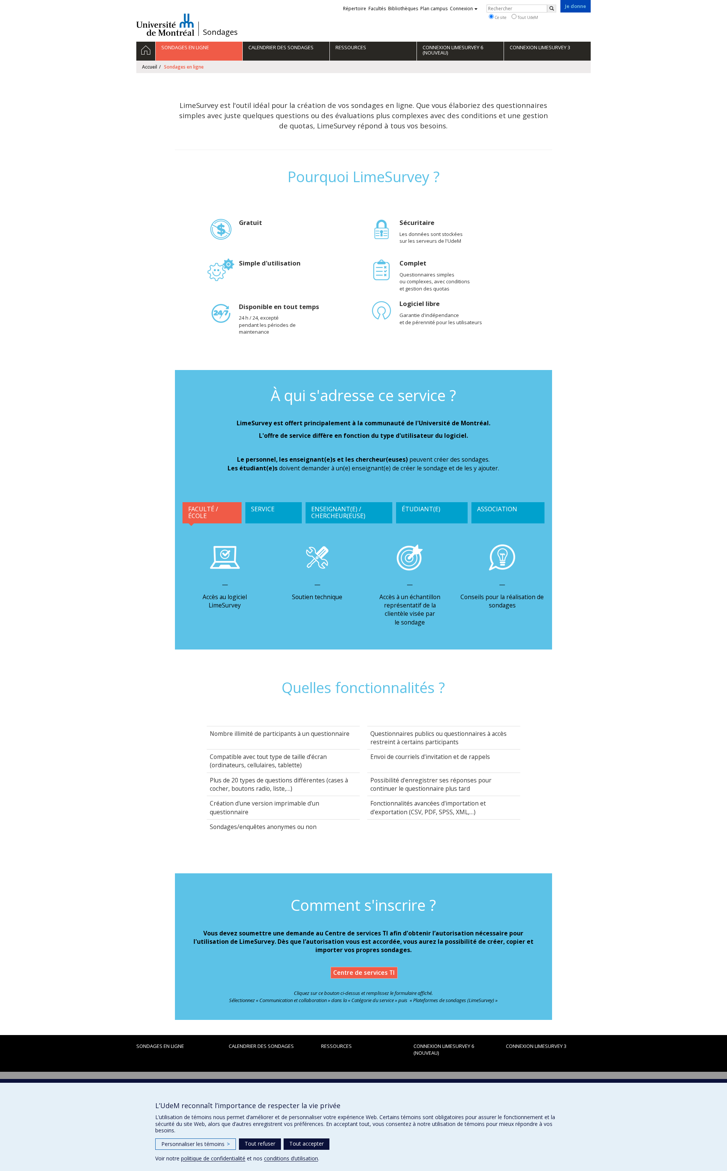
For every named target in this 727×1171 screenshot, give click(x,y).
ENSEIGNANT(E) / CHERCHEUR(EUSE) (338, 512)
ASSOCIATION (497, 509)
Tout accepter (306, 1143)
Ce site (500, 17)
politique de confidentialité (213, 1158)
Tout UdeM (527, 17)
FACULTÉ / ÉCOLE (203, 512)
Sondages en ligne (160, 1046)
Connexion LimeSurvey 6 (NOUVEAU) (443, 1050)
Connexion (461, 8)
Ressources (336, 1046)
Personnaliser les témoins (195, 1144)
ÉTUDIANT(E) (421, 509)
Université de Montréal (165, 24)
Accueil (149, 67)
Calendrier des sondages (261, 1046)
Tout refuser (260, 1143)
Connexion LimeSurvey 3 (536, 1046)
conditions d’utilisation (291, 1158)
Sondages (220, 32)
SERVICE (263, 509)
